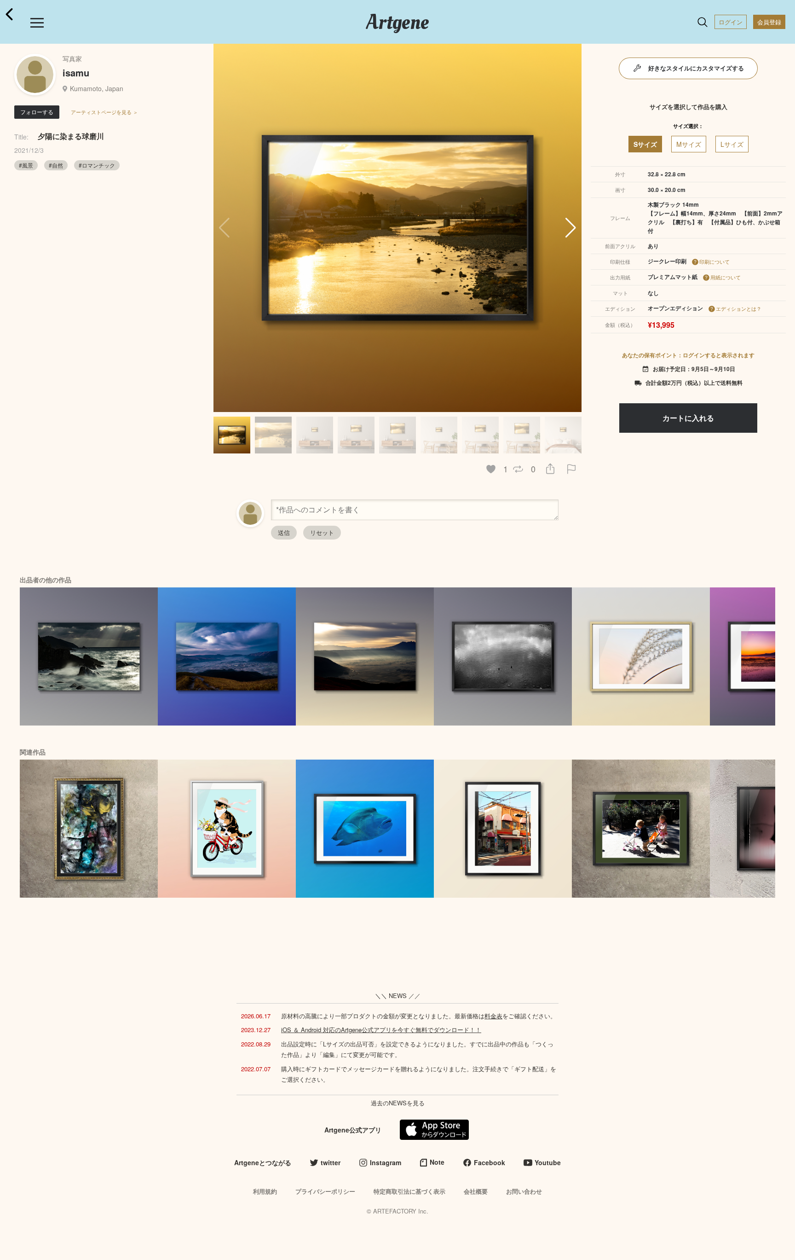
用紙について (725, 277)
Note (437, 1162)
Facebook (489, 1162)
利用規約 (265, 1191)
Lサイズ (731, 144)
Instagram (385, 1162)
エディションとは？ (738, 308)
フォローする (36, 112)
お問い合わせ (524, 1191)
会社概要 (476, 1191)
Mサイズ (688, 144)
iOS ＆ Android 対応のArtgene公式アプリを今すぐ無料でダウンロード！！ (381, 1029)
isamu (76, 72)
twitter (330, 1162)
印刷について (714, 261)
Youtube (548, 1162)
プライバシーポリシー (325, 1191)
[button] (571, 228)
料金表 (493, 1015)
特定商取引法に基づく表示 (409, 1191)
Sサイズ (645, 144)
